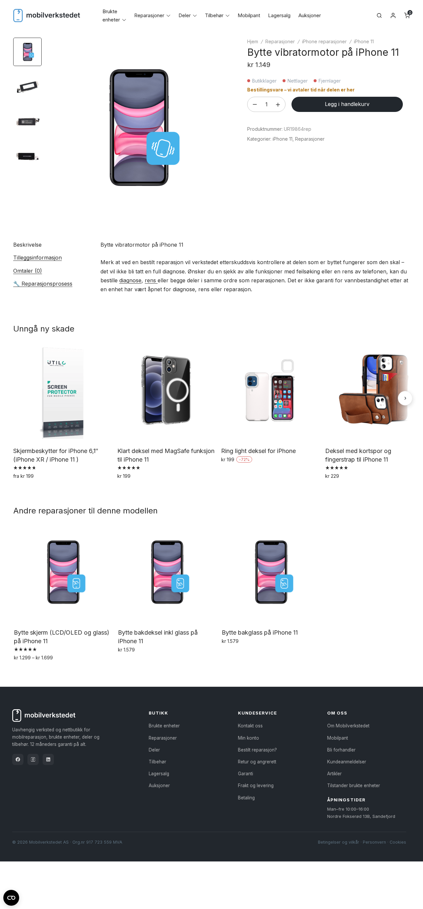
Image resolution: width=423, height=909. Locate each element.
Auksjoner (309, 15)
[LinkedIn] (48, 759)
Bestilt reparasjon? (257, 749)
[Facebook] (17, 759)
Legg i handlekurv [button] (140, 490)
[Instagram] (33, 759)
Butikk (158, 713)
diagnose (130, 280)
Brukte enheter (164, 725)
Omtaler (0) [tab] (27, 270)
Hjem (252, 41)
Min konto (248, 738)
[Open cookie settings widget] (11, 897)
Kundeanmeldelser (346, 761)
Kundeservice (257, 713)
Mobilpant (249, 15)
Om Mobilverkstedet (348, 725)
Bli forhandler (341, 749)
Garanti (245, 773)
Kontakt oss (250, 725)
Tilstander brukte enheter (353, 785)
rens (151, 280)
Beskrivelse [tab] (27, 244)
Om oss (337, 713)
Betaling (246, 797)
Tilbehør (214, 15)
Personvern (374, 842)
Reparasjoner (149, 15)
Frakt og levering (256, 785)
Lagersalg (279, 15)
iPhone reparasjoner (324, 41)
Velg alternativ (31, 490)
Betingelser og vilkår (338, 842)
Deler (184, 15)
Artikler (334, 773)
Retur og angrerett (257, 761)
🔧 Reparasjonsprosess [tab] (42, 283)
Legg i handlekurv (347, 104)
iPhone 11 (364, 41)
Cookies (398, 842)
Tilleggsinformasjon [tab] (37, 257)
